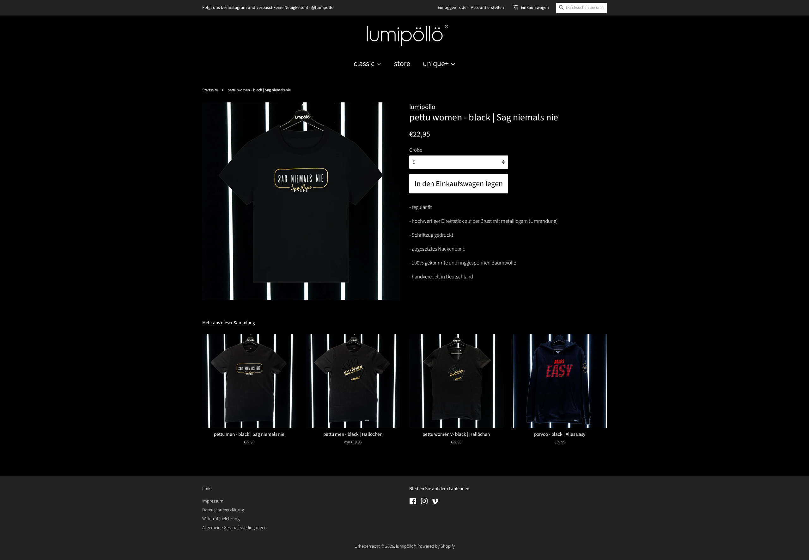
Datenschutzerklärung (223, 510)
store (402, 63)
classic (365, 63)
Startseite (210, 90)
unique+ (436, 63)
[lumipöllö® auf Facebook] (413, 502)
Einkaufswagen (535, 7)
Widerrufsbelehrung (221, 518)
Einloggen (447, 7)
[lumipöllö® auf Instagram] (424, 502)
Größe (415, 150)
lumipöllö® (406, 546)
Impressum (212, 501)
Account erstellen (487, 7)
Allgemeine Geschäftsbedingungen (234, 527)
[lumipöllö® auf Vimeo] (435, 502)
